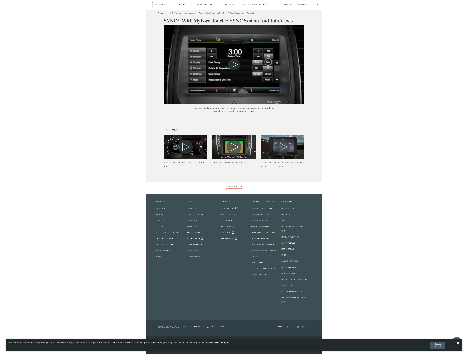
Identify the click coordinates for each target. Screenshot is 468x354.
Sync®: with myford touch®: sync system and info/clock (230, 13)
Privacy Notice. (226, 343)
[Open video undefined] (185, 147)
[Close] (458, 345)
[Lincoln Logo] (158, 4)
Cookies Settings (438, 345)
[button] (186, 4)
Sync (201, 13)
